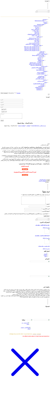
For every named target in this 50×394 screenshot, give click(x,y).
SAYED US (39, 89)
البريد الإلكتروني (45, 208)
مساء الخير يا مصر (35, 29)
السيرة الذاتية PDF (40, 70)
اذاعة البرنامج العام (38, 25)
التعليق (47, 204)
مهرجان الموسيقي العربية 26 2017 (31, 47)
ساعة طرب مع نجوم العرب (33, 39)
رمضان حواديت (35, 30)
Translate (18, 93)
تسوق (45, 75)
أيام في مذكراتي (40, 81)
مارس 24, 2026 (46, 227)
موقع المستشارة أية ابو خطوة (35, 63)
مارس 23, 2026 (46, 238)
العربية (45, 253)
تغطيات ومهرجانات (37, 45)
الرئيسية (45, 21)
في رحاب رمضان (35, 35)
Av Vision (40, 61)
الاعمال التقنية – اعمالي (41, 54)
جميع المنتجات (41, 76)
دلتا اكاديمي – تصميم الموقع (36, 62)
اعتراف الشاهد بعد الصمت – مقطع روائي (42, 235)
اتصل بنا (46, 1)
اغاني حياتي (36, 41)
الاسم (47, 206)
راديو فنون (39, 57)
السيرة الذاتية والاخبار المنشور (37, 67)
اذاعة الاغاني (39, 36)
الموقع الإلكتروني (45, 211)
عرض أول (37, 26)
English (45, 255)
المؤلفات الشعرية (40, 73)
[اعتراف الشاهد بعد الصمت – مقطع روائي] (46, 233)
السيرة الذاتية (44, 66)
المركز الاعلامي (38, 87)
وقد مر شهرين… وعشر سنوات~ (43, 246)
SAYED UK (39, 88)
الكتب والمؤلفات (40, 77)
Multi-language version (39, 20)
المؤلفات (45, 71)
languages (45, 19)
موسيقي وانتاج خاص (40, 78)
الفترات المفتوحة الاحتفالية (33, 34)
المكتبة (45, 23)
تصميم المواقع (41, 60)
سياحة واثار (36, 31)
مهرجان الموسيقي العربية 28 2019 (31, 50)
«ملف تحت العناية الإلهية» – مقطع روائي (42, 225)
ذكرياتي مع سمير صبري (34, 42)
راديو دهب (39, 59)
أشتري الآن (25, 169)
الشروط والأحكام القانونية (38, 83)
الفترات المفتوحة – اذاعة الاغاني (32, 44)
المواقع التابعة (41, 86)
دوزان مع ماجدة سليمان (34, 38)
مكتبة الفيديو (41, 52)
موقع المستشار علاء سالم (36, 65)
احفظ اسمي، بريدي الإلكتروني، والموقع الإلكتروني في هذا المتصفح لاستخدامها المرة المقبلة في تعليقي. (26, 213)
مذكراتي (45, 79)
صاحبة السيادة (43, 179)
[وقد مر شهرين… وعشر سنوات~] (46, 243)
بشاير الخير (36, 33)
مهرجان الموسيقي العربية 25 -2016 (31, 46)
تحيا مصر (37, 28)
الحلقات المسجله (40, 24)
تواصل (45, 82)
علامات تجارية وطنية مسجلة (38, 55)
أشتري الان (25, 174)
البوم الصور (41, 51)
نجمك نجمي (36, 40)
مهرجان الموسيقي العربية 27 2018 (31, 49)
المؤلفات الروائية (40, 72)
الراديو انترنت (41, 56)
